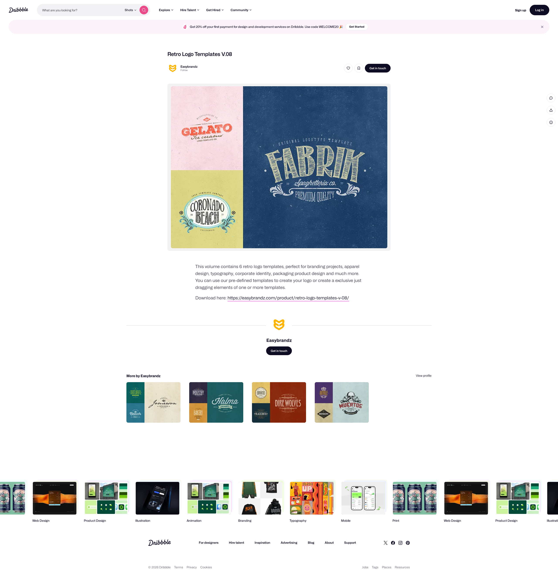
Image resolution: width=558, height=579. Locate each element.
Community (239, 10)
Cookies (206, 567)
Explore (164, 10)
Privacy (192, 567)
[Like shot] (348, 68)
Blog (311, 542)
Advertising (289, 542)
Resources (402, 567)
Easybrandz (188, 66)
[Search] (144, 10)
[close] (542, 27)
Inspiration (262, 542)
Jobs (365, 567)
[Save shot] (358, 68)
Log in (539, 10)
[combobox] (79, 10)
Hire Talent (188, 10)
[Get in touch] (155, 414)
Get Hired (213, 10)
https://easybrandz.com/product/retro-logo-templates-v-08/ (288, 297)
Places (386, 567)
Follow (184, 70)
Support (350, 542)
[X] (386, 543)
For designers (208, 542)
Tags (375, 567)
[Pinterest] (408, 543)
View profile (424, 375)
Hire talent (236, 542)
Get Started (356, 26)
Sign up (520, 10)
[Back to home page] (18, 10)
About (329, 542)
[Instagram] (400, 543)
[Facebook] (393, 543)
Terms (178, 567)
